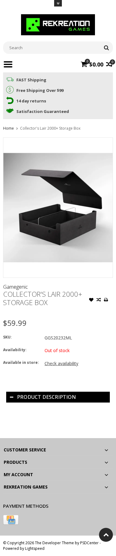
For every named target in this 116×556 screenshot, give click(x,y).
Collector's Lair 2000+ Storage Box (50, 128)
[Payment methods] (11, 520)
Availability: (15, 349)
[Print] (106, 300)
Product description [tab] (46, 397)
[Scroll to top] (106, 535)
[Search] (106, 47)
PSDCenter (89, 542)
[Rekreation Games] (58, 24)
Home (8, 128)
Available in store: (21, 362)
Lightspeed (35, 548)
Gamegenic (15, 286)
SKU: (7, 337)
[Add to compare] (98, 300)
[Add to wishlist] (91, 300)
